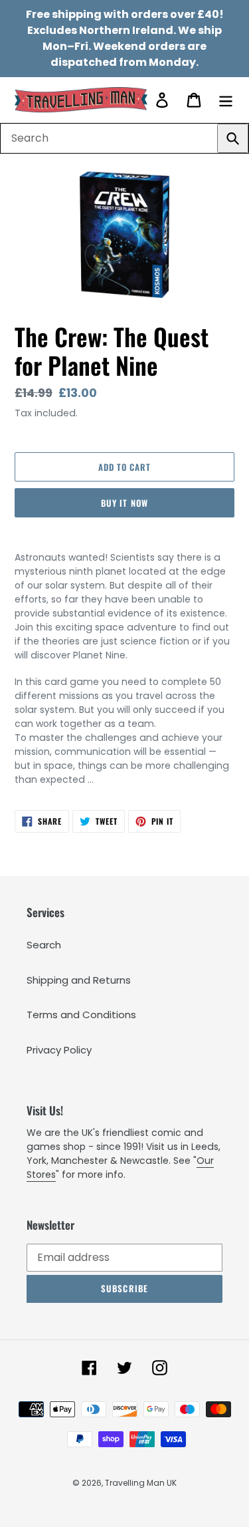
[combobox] (124, 138)
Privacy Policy (59, 1050)
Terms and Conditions (81, 1015)
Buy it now (124, 502)
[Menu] (225, 99)
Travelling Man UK (141, 1482)
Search (44, 945)
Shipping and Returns (79, 980)
